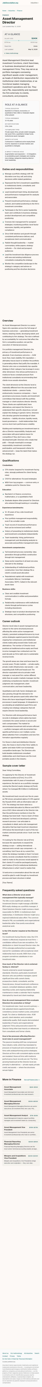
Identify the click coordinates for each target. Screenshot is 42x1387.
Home (4, 11)
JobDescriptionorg (10, 3)
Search (37, 1353)
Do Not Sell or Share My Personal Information (17, 1359)
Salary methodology (12, 53)
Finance (19, 11)
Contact (5, 1356)
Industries (34, 3)
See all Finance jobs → (32, 1080)
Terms (19, 1356)
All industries (28, 1353)
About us (5, 1353)
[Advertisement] (21, 293)
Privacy (12, 1356)
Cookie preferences (8, 1362)
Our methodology (16, 1353)
